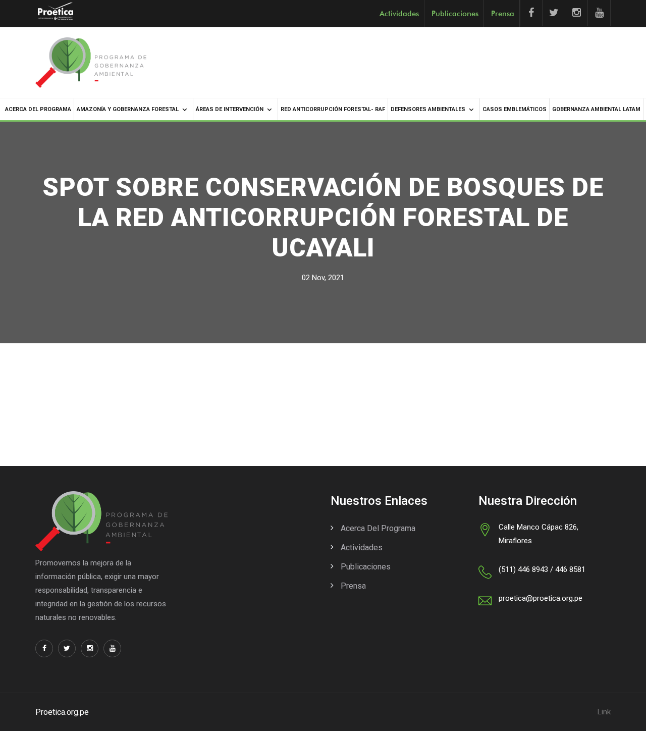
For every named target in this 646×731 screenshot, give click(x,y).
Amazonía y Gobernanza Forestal (128, 109)
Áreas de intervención (229, 109)
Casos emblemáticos (514, 109)
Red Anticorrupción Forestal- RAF (333, 109)
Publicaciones (455, 13)
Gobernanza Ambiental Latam (596, 109)
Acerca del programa (38, 109)
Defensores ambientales (428, 109)
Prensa (502, 13)
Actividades (399, 13)
